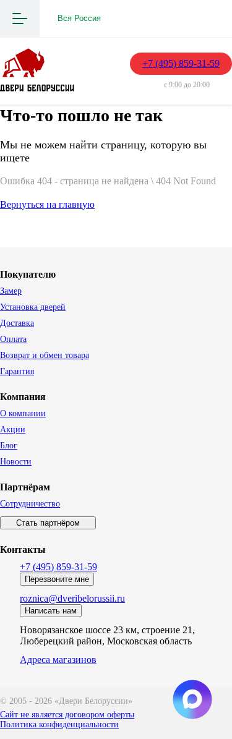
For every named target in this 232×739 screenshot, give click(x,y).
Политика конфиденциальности (59, 724)
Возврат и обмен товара (44, 355)
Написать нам (51, 610)
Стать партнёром (48, 523)
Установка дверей (33, 307)
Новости (16, 461)
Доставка (17, 323)
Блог (8, 445)
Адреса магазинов (58, 659)
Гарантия (17, 371)
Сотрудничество (30, 503)
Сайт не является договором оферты (67, 714)
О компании (23, 413)
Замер (11, 291)
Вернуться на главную (47, 204)
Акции (12, 429)
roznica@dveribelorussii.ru (72, 598)
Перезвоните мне (57, 579)
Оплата (13, 339)
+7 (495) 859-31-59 (181, 63)
